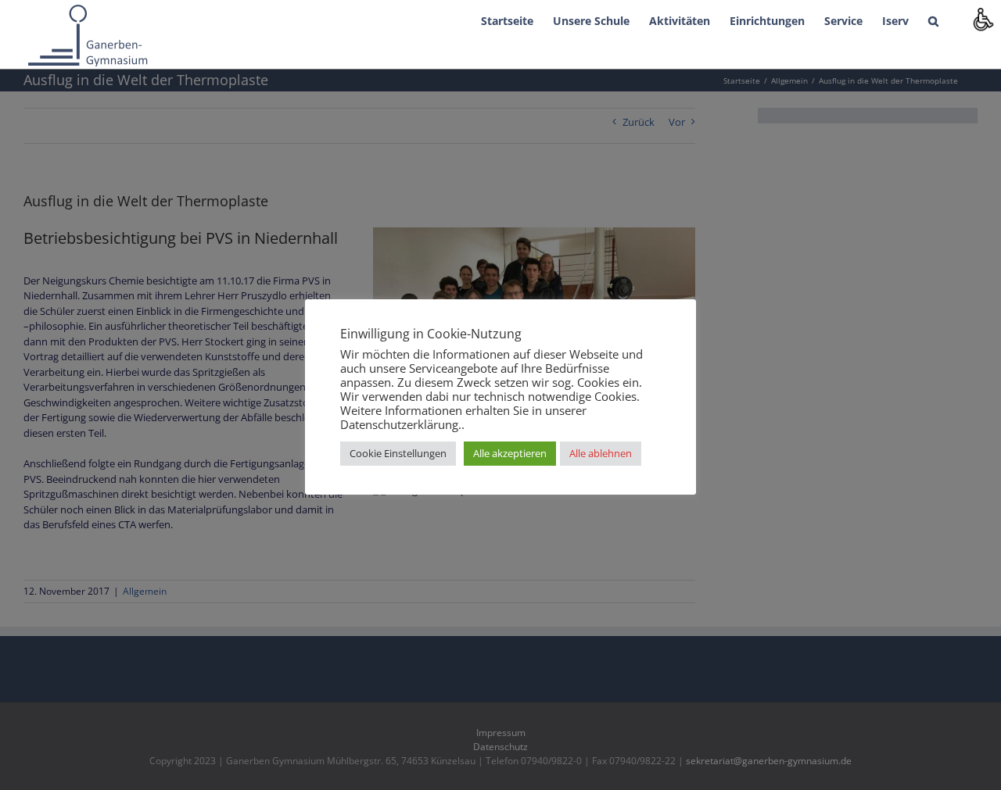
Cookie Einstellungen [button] (398, 453)
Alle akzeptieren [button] (510, 453)
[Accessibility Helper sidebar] (982, 19)
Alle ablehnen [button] (600, 453)
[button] (933, 19)
